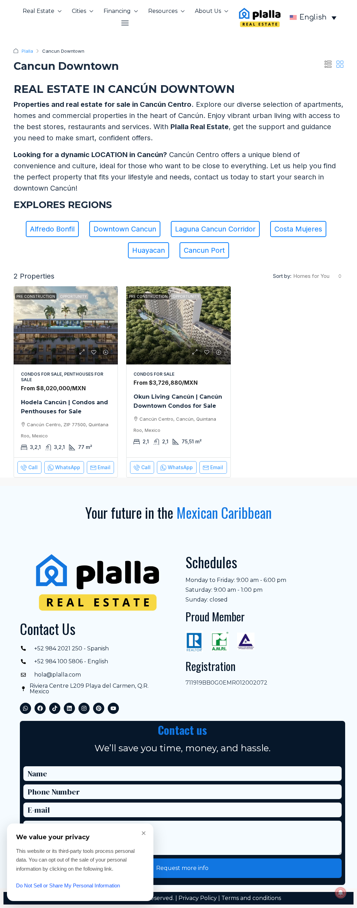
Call (33, 467)
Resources (162, 11)
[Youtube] (113, 708)
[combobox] (317, 276)
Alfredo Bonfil (52, 229)
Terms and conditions (251, 898)
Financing (117, 11)
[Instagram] (84, 708)
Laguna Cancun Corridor (215, 229)
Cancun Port (204, 250)
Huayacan (148, 250)
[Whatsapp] (25, 708)
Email (104, 467)
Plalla (27, 51)
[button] (125, 23)
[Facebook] (40, 708)
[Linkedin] (69, 708)
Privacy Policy (197, 898)
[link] (66, 325)
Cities (79, 11)
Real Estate (38, 11)
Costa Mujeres (298, 229)
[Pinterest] (98, 708)
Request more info (182, 868)
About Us (208, 11)
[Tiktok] (54, 708)
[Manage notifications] (340, 892)
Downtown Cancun (124, 229)
